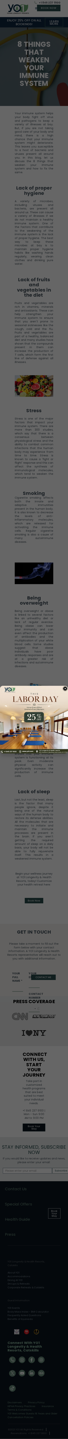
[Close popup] (65, 688)
